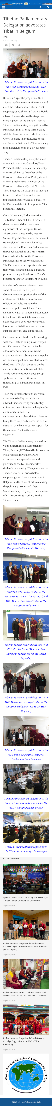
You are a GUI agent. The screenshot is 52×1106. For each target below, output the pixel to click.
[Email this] (6, 45)
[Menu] (3, 7)
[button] (40, 7)
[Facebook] (48, 7)
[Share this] (13, 45)
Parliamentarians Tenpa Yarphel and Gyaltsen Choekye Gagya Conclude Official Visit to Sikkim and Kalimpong (25, 946)
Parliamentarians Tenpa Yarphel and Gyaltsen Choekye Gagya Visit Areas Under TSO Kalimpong (23, 1041)
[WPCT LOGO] (26, 1074)
